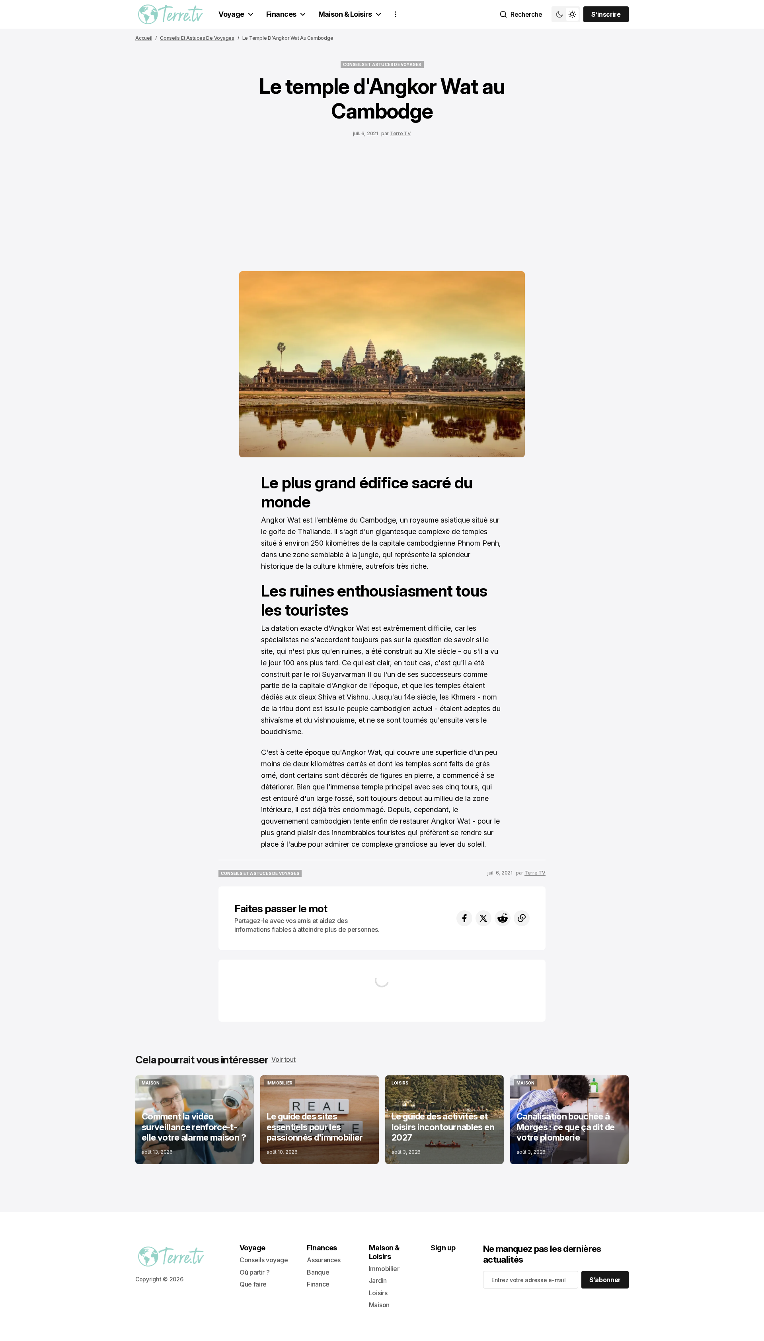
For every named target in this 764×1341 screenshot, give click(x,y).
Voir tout (283, 1059)
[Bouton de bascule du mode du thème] (566, 14)
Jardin (378, 1281)
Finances (281, 14)
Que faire (253, 1284)
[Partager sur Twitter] (483, 918)
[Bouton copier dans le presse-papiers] (522, 918)
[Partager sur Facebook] (464, 918)
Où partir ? (254, 1272)
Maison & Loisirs (345, 14)
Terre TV (400, 133)
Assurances (324, 1260)
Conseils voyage (264, 1260)
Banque (318, 1272)
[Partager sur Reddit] (503, 918)
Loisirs (378, 1293)
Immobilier (384, 1269)
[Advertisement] (382, 202)
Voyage (231, 14)
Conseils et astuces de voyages (197, 38)
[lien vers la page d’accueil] (170, 14)
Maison (379, 1305)
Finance (318, 1284)
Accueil (143, 38)
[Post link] (194, 1119)
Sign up (443, 1248)
